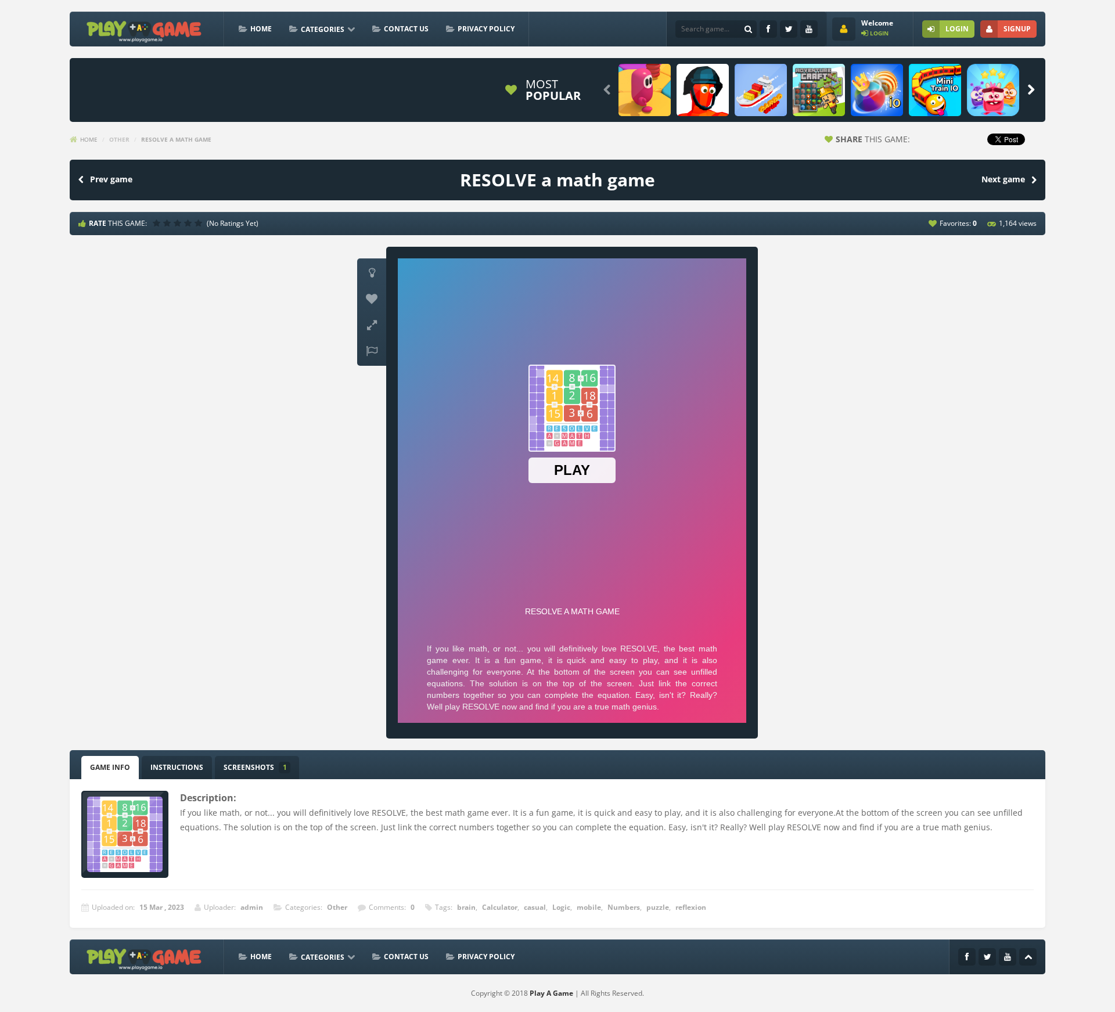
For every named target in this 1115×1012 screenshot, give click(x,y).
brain (466, 907)
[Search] (748, 29)
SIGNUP (1017, 29)
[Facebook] (768, 29)
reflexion (690, 907)
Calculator (499, 907)
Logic (561, 907)
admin (251, 907)
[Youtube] (809, 29)
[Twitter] (788, 29)
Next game (1003, 179)
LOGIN (957, 29)
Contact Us (406, 29)
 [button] (371, 351)
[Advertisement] (286, 90)
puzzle (657, 907)
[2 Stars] (168, 222)
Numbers (623, 907)
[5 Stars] (200, 222)
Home (261, 29)
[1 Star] (158, 222)
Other (119, 139)
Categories (322, 29)
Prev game (111, 179)
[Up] (1028, 957)
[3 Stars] (179, 222)
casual (535, 907)
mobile (589, 907)
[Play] (644, 90)
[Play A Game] (144, 30)
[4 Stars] (189, 222)
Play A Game (551, 993)
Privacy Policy (486, 29)
